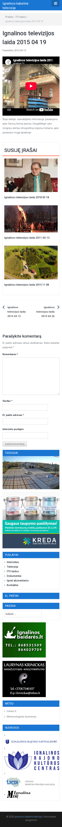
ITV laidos (21, 17)
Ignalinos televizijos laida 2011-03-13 (27, 237)
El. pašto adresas (13, 415)
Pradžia (9, 17)
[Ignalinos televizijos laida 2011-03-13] (31, 218)
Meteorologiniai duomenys (21, 716)
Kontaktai (12, 585)
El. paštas (12, 595)
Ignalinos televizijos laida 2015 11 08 (26, 284)
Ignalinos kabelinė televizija (28, 816)
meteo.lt (11, 711)
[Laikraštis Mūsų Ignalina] (17, 794)
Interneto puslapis (13, 429)
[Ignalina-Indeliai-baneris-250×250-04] (31, 520)
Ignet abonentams (18, 580)
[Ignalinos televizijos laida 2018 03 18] (31, 175)
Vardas (7, 400)
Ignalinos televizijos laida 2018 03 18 (26, 197)
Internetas (13, 562)
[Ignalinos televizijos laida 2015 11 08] (31, 262)
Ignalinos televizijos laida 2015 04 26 (45, 312)
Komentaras (10, 354)
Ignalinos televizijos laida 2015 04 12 (16, 312)
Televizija (12, 566)
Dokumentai (14, 576)
